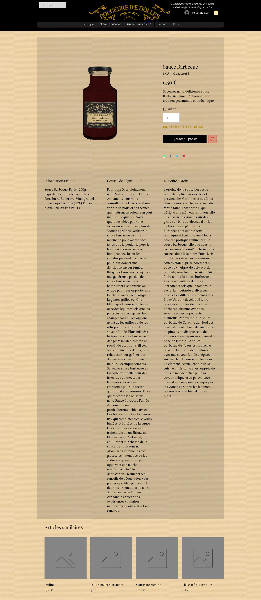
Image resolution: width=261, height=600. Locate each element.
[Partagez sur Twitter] (176, 156)
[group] (130, 567)
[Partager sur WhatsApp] (164, 156)
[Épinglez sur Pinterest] (183, 156)
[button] (216, 12)
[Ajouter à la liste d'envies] (212, 139)
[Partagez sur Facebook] (170, 156)
